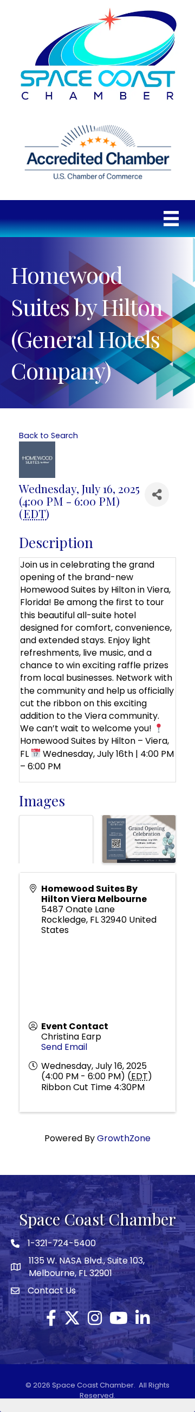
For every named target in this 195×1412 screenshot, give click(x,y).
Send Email (64, 1047)
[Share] (157, 494)
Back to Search (48, 435)
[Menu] (171, 219)
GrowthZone (124, 1138)
